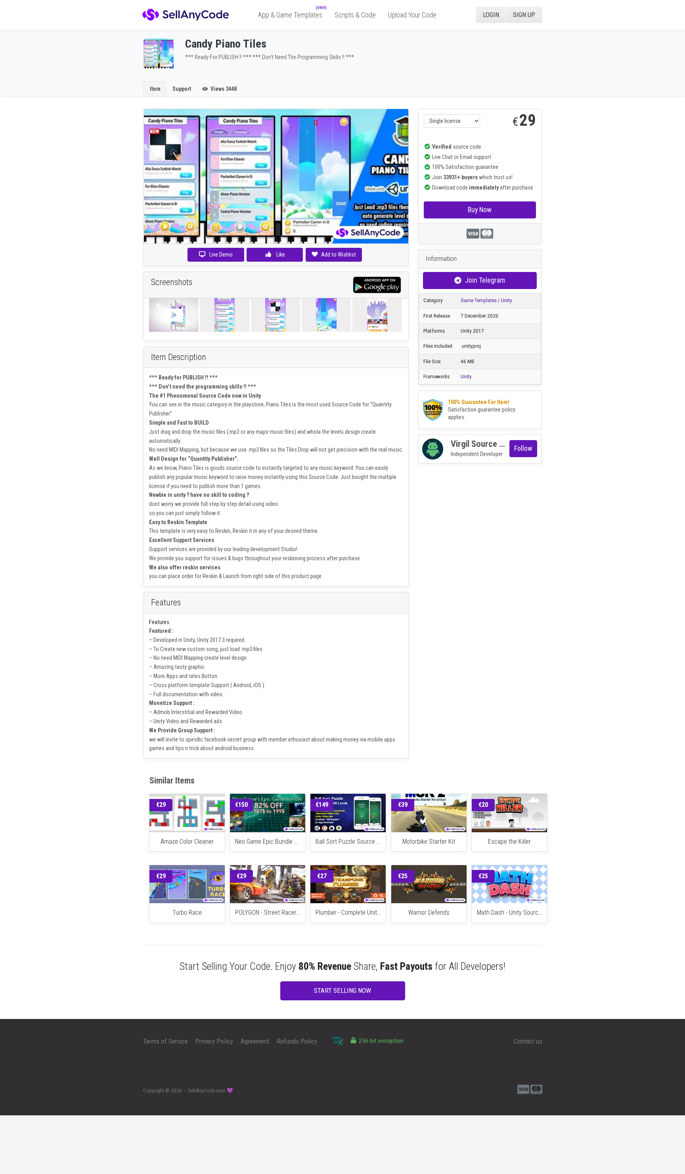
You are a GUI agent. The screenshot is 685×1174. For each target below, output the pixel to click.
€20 (483, 804)
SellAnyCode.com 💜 (210, 1091)
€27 (322, 876)
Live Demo (221, 254)
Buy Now (480, 209)
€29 (161, 804)
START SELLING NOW (342, 990)
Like (280, 254)
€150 (241, 804)
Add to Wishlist (338, 254)
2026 (176, 1091)
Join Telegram (485, 280)
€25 (403, 876)
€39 (403, 804)
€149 (322, 804)
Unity (506, 300)
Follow (523, 448)
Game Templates (479, 300)
